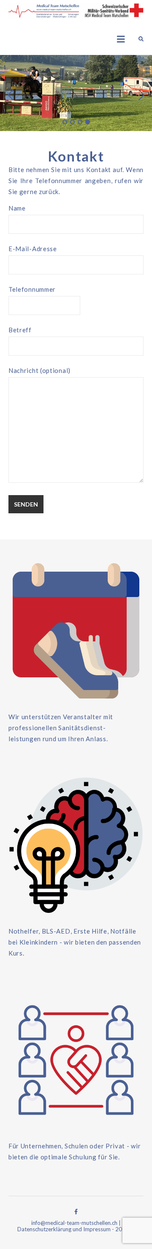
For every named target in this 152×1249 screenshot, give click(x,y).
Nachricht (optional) (39, 370)
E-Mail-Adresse (32, 248)
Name (17, 208)
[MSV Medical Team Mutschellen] (76, 11)
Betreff (20, 330)
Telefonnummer (32, 289)
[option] (76, 93)
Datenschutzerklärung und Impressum (64, 1229)
